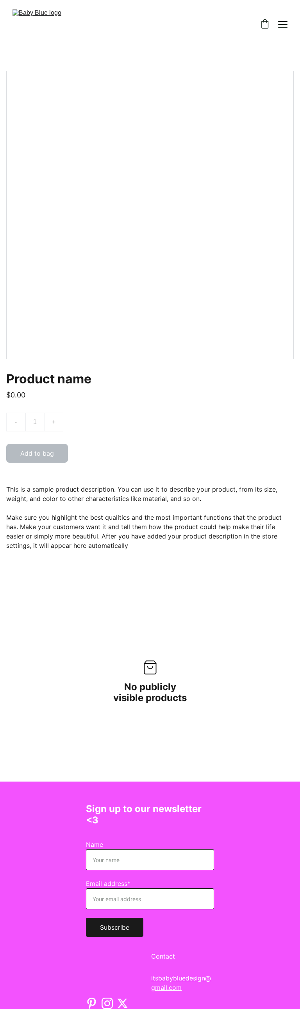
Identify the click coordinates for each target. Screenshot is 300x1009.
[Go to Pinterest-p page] (91, 1003)
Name (94, 844)
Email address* (108, 883)
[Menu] (283, 24)
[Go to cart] (265, 24)
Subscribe (114, 927)
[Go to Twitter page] (122, 1003)
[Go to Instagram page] (107, 1003)
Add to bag (37, 453)
